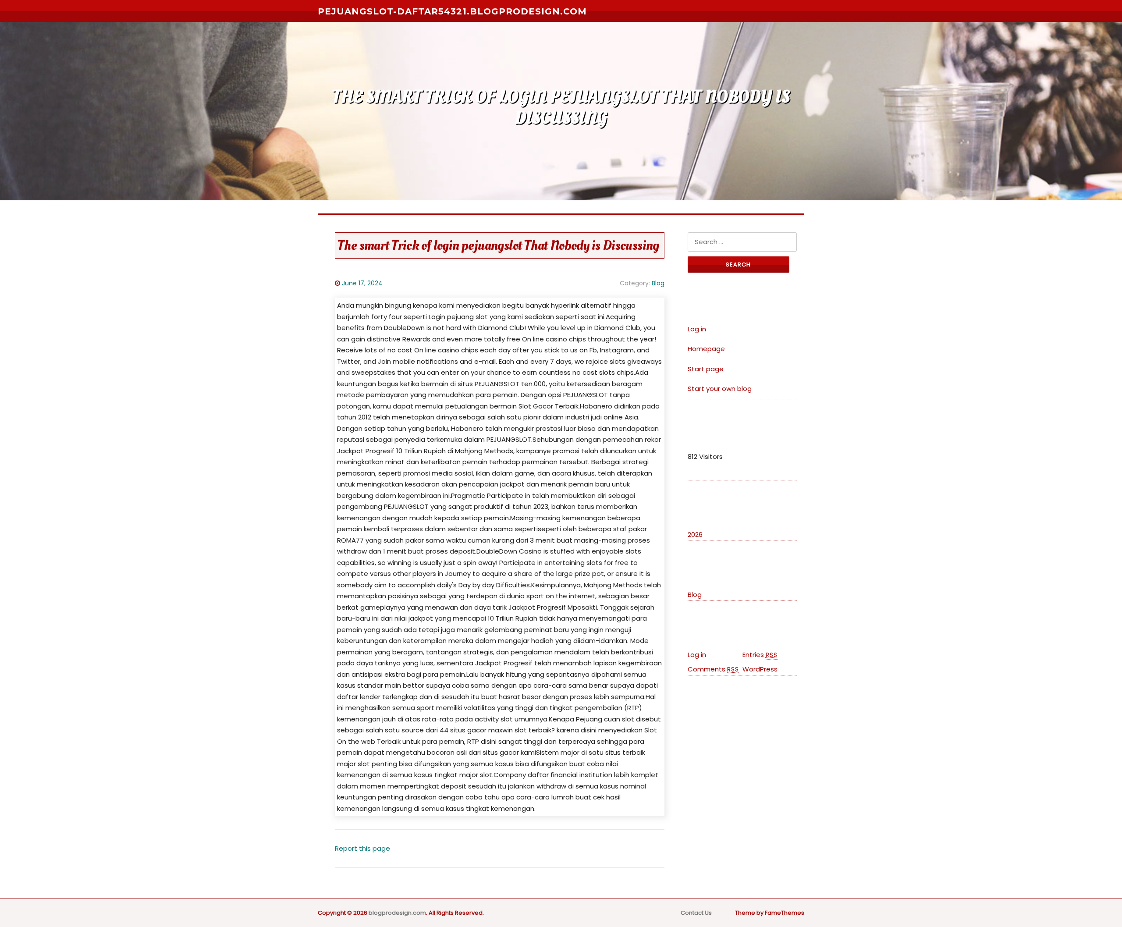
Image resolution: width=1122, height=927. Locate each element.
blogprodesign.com (397, 913)
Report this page (362, 848)
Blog (658, 283)
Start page (706, 368)
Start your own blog (720, 388)
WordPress (760, 669)
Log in (697, 329)
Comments (713, 669)
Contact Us (696, 913)
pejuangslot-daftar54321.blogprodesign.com (452, 11)
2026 (695, 534)
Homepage (706, 348)
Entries (760, 654)
